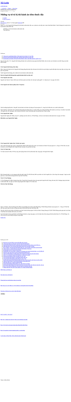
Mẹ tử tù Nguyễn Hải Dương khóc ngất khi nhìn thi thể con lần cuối (18, 57)
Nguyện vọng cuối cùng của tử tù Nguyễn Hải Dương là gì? (16, 252)
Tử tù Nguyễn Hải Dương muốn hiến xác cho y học (14, 258)
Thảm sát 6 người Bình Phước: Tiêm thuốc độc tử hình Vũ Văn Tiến (18, 56)
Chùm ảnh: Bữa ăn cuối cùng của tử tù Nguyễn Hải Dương (16, 243)
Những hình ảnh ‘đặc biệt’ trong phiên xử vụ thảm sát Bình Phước (17, 267)
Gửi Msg (2, 293)
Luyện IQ (4, 8)
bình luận (20, 22)
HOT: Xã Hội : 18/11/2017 (6, 314)
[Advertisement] (35, 41)
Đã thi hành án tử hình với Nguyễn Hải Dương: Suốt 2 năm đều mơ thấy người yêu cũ (22, 58)
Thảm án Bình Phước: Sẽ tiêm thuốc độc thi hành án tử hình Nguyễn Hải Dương (21, 253)
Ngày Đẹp (14, 8)
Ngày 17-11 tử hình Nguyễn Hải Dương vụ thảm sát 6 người (16, 255)
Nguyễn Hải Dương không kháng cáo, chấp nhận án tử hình (16, 263)
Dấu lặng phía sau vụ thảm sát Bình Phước (12, 262)
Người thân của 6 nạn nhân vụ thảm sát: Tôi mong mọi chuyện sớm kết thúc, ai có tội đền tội (23, 251)
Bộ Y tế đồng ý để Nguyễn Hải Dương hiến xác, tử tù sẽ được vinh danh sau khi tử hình (22, 247)
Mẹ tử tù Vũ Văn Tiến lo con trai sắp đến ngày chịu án (15, 242)
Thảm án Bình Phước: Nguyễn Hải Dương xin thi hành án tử (16, 261)
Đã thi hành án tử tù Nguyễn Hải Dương (12, 250)
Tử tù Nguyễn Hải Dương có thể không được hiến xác (15, 257)
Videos (9, 8)
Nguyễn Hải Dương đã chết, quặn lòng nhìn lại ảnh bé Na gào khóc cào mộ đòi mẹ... (22, 245)
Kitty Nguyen (4, 22)
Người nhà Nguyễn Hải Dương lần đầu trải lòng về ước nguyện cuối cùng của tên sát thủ (22, 260)
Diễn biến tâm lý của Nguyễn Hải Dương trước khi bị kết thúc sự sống (18, 246)
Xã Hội (5, 18)
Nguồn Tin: (3, 217)
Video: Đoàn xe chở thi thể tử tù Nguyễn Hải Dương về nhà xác (17, 248)
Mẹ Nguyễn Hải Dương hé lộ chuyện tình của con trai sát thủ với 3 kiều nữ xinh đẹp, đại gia (23, 265)
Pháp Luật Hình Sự (6, 19)
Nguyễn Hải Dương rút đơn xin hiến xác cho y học (14, 256)
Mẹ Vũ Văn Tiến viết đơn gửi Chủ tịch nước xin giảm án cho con (17, 266)
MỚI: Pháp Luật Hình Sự (6, 269)
